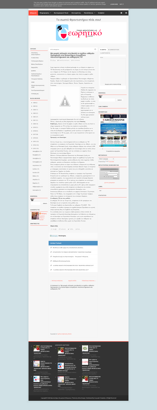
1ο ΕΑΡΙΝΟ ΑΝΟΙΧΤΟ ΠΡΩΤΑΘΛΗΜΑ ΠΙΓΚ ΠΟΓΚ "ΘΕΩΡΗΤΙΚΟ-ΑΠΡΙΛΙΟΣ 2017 (73, 265)
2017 (34, 134)
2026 (34, 102)
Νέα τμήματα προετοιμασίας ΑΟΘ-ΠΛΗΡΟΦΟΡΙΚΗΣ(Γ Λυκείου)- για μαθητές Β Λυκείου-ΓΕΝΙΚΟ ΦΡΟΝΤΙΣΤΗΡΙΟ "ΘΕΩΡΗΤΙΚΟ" (43, 382)
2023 (34, 113)
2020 (34, 124)
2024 (34, 109)
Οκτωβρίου (36, 158)
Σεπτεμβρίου (36, 162)
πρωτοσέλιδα (110, 151)
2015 (34, 141)
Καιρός (107, 84)
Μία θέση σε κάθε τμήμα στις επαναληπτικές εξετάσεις (68, 247)
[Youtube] (126, 12)
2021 (34, 120)
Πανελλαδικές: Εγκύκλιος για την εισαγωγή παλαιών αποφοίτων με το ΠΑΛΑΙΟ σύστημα (67, 367)
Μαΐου (34, 176)
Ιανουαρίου (36, 190)
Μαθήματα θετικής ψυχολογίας (61, 261)
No (73, 60)
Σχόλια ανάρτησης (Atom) (64, 334)
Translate (111, 161)
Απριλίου (35, 179)
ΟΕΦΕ (32, 82)
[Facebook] (121, 12)
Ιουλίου (35, 169)
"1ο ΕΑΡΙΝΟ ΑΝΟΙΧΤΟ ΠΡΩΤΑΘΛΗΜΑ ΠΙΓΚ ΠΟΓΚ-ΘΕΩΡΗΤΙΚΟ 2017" (71, 270)
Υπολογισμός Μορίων (37, 61)
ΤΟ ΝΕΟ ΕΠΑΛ (35, 58)
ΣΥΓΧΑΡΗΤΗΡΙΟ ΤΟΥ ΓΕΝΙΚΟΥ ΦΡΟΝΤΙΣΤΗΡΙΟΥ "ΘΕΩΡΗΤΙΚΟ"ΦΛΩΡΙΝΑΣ (72, 252)
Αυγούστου (36, 165)
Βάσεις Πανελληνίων (37, 64)
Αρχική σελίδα (72, 280)
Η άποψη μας (35, 93)
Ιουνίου (35, 172)
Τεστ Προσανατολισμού (37, 90)
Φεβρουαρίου (37, 186)
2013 (34, 148)
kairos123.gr (117, 84)
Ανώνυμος (62, 236)
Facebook (63, 229)
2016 (34, 138)
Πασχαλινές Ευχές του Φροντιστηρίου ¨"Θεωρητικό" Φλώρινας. (70, 256)
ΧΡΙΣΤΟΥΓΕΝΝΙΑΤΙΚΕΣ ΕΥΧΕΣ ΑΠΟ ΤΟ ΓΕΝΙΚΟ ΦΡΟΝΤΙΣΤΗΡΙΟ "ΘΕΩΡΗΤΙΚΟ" (43, 349)
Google (54, 229)
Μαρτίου (35, 183)
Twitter (71, 229)
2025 (34, 106)
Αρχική (33, 13)
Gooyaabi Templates (100, 398)
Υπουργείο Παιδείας (36, 79)
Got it (122, 4)
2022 (34, 117)
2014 (34, 145)
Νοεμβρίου (36, 155)
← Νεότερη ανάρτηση (56, 280)
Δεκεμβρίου (36, 151)
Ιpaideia (33, 70)
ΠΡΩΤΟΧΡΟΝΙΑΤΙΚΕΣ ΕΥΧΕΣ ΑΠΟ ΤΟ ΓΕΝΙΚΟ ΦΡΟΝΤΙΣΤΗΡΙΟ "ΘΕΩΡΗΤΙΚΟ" (91, 349)
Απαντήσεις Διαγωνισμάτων (35, 53)
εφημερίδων (117, 151)
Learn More (114, 4)
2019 (34, 127)
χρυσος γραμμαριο (109, 182)
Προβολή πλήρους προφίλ (42, 217)
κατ (100, 190)
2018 (34, 131)
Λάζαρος (44, 213)
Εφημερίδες (34, 67)
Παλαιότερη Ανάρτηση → (89, 280)
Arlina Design (81, 398)
